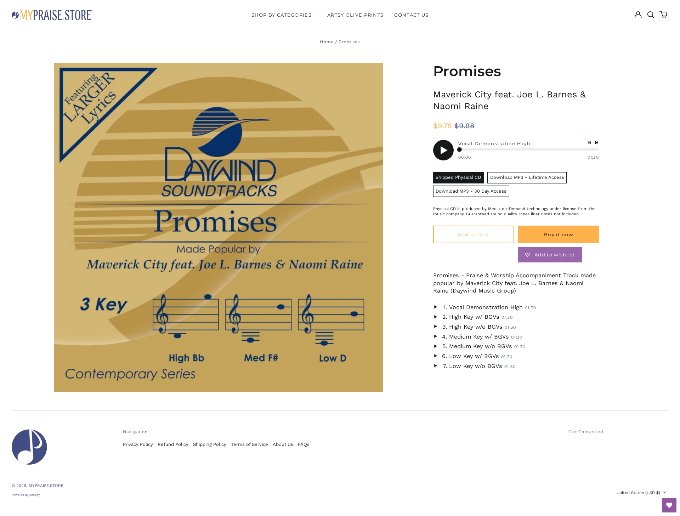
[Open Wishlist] (669, 505)
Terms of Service (249, 444)
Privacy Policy (138, 444)
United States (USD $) (639, 492)
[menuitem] (284, 14)
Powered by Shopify (26, 495)
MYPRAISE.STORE (46, 485)
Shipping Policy (209, 444)
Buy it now (558, 234)
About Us (283, 444)
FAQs (304, 444)
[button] (651, 15)
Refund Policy (173, 444)
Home (327, 41)
